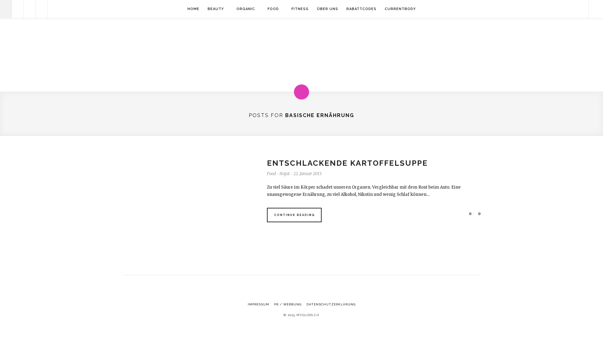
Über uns (327, 9)
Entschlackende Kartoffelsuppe (347, 163)
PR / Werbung (288, 304)
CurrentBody (400, 9)
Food (273, 9)
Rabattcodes (361, 9)
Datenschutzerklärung (331, 304)
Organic (245, 9)
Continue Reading (294, 215)
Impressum (258, 304)
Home (193, 9)
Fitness (300, 9)
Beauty (216, 9)
